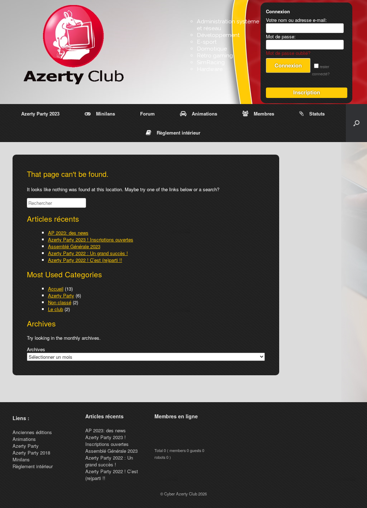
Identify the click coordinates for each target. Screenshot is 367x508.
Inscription (306, 92)
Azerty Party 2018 (31, 452)
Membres (264, 113)
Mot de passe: (281, 36)
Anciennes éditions (32, 432)
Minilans (105, 113)
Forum (147, 113)
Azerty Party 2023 (40, 113)
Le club (55, 309)
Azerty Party (61, 295)
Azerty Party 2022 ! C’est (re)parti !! (85, 260)
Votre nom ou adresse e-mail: (296, 20)
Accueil (55, 288)
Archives (36, 349)
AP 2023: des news (68, 232)
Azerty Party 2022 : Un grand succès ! (88, 253)
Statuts (317, 113)
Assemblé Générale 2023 (74, 246)
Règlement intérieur (178, 132)
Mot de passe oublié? (288, 53)
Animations (204, 113)
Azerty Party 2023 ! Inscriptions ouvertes (90, 239)
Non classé (59, 302)
